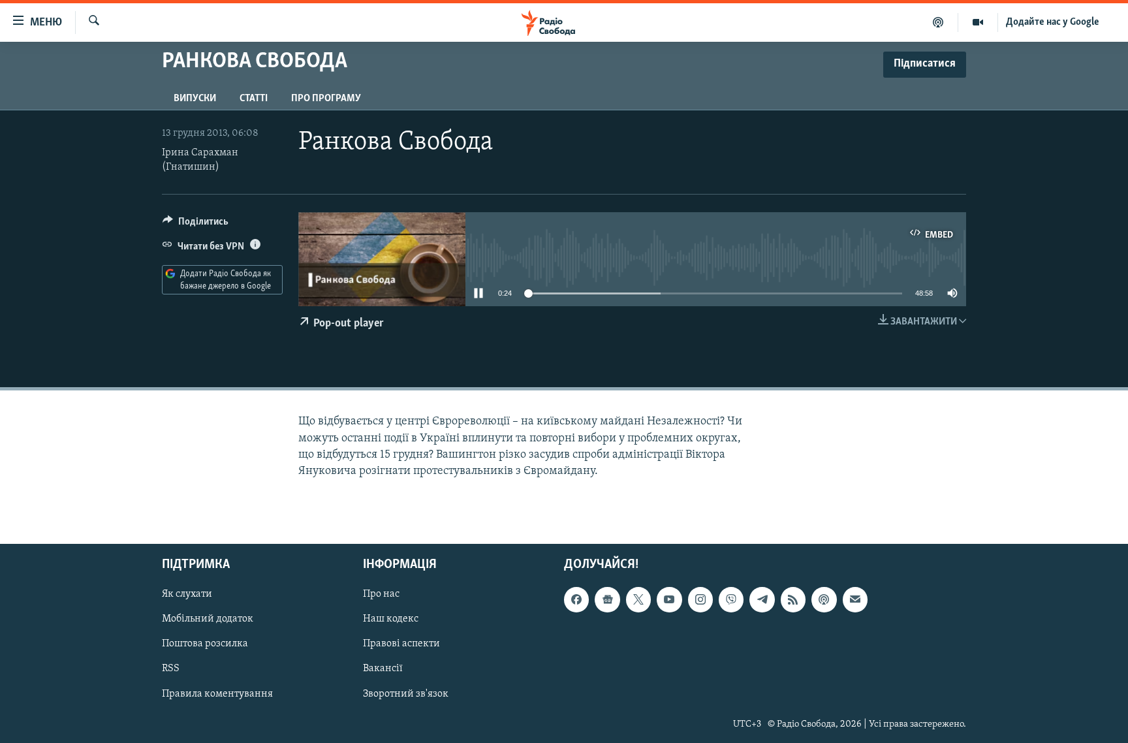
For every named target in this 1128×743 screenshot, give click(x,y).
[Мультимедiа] (978, 22)
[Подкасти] (938, 22)
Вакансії (383, 669)
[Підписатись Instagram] (700, 600)
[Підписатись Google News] (607, 600)
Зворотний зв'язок (405, 694)
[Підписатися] (855, 600)
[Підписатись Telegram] (761, 600)
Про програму (326, 98)
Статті (254, 98)
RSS (171, 669)
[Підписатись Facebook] (576, 600)
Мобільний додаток (207, 619)
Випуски (195, 98)
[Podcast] (823, 600)
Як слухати (187, 595)
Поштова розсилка (205, 644)
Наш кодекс (390, 619)
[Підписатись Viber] (731, 600)
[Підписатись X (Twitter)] (638, 600)
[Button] (195, 224)
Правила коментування (217, 694)
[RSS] (793, 600)
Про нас (381, 595)
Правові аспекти (401, 644)
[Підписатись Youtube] (669, 600)
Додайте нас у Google (1052, 22)
